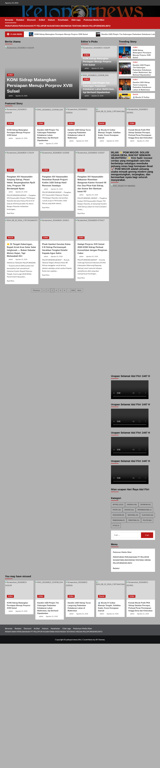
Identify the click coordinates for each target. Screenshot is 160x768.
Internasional (145, 510)
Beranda (9, 20)
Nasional (133, 515)
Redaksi (20, 20)
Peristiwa (133, 520)
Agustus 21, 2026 (143, 141)
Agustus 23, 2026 (21, 96)
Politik (147, 520)
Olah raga (75, 20)
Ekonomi (31, 20)
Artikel (42, 20)
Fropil (117, 510)
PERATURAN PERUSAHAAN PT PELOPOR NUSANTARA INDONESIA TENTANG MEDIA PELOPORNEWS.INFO (57, 26)
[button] (153, 23)
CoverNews (87, 639)
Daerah (135, 94)
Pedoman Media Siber (94, 20)
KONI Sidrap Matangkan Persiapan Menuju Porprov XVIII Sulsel (61, 34)
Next (79, 290)
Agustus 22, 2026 (97, 96)
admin (11, 96)
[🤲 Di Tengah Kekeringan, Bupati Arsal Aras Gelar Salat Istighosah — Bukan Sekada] (21, 230)
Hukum (51, 20)
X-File (116, 525)
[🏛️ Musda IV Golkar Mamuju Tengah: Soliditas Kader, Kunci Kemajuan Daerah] (110, 117)
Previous (36, 290)
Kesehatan (63, 20)
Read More (10, 213)
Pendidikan (119, 520)
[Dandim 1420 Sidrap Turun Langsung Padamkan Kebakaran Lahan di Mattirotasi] (125, 84)
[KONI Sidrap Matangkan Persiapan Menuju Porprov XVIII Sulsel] (125, 52)
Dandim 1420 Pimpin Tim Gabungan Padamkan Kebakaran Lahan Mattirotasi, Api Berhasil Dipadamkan (142, 70)
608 (73, 290)
